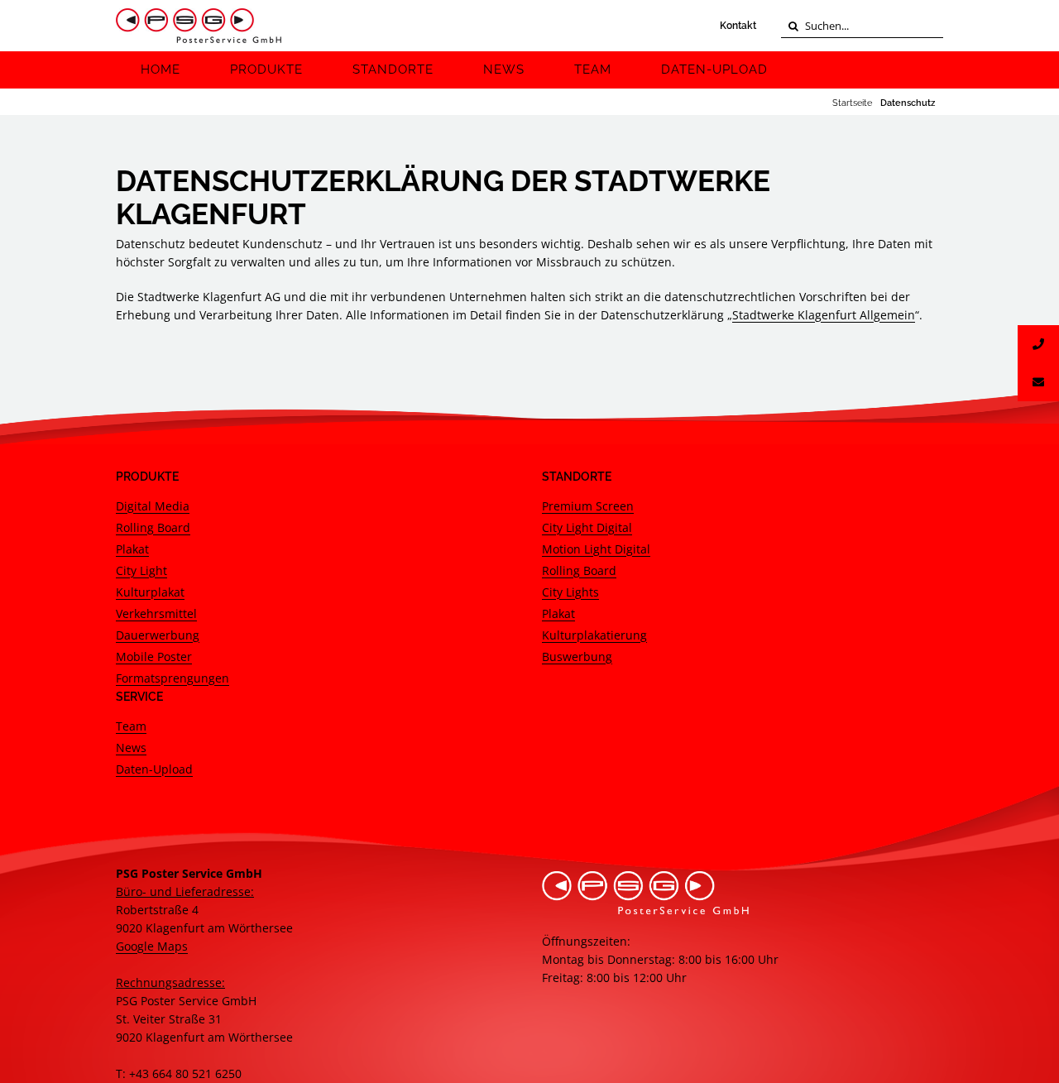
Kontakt (738, 25)
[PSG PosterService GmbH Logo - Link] (198, 25)
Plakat (132, 549)
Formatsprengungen (172, 678)
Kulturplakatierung (594, 635)
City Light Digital (587, 527)
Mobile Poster (154, 656)
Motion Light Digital (596, 549)
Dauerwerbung (157, 635)
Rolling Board (153, 527)
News (131, 747)
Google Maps (152, 946)
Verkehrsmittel (156, 613)
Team (131, 726)
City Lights (570, 592)
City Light (141, 570)
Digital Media (152, 506)
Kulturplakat (150, 592)
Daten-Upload (154, 769)
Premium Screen (588, 506)
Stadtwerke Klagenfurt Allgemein (823, 315)
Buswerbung (577, 656)
